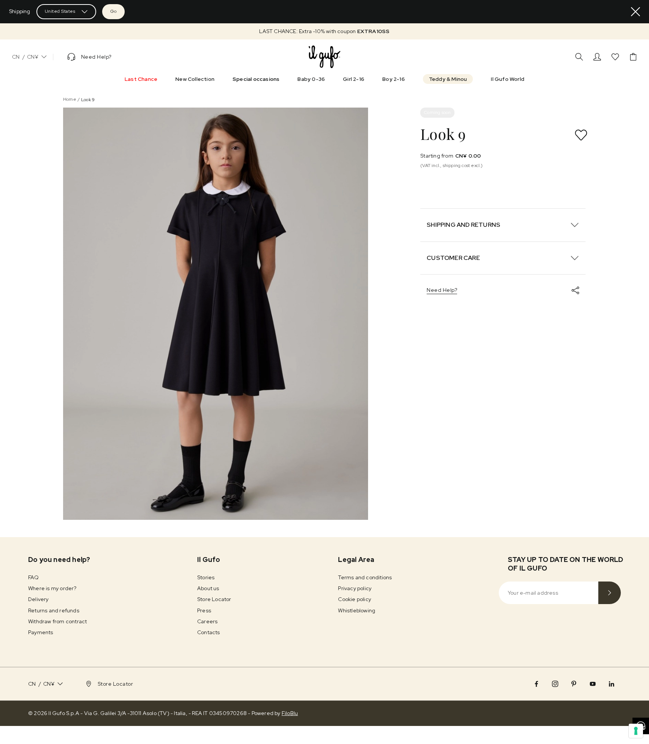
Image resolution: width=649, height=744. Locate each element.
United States (60, 11)
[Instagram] (555, 683)
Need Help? (442, 290)
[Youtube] (592, 683)
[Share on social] (575, 290)
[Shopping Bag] (633, 57)
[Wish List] (615, 57)
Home (69, 99)
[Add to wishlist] (581, 135)
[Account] (597, 57)
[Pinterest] (573, 683)
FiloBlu (290, 713)
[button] (324, 31)
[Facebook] (536, 683)
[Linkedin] (611, 683)
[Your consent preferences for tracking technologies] (636, 731)
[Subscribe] (609, 593)
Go (113, 11)
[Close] (635, 12)
